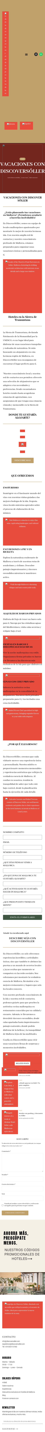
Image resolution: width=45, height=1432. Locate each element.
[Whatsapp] (41, 54)
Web (3, 1194)
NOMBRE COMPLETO (13, 832)
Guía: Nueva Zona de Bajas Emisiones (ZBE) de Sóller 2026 (30, 1072)
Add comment (33, 178)
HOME (4, 1382)
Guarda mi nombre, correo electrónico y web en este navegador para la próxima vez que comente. (21, 1205)
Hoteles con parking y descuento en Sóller (31, 1114)
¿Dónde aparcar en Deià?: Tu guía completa (29, 1084)
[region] (22, 1410)
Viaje (22, 159)
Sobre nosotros (7, 1386)
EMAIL (6, 842)
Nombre (5, 1175)
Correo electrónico (8, 1184)
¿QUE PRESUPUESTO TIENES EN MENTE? (19, 903)
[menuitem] (11, 122)
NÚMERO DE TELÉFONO (15, 852)
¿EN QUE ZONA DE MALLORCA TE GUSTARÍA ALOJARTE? (19, 877)
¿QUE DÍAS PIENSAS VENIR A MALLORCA (17, 864)
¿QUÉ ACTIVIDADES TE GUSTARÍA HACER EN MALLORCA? (20, 890)
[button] (26, 54)
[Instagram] (36, 54)
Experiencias (6, 1389)
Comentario (6, 1151)
